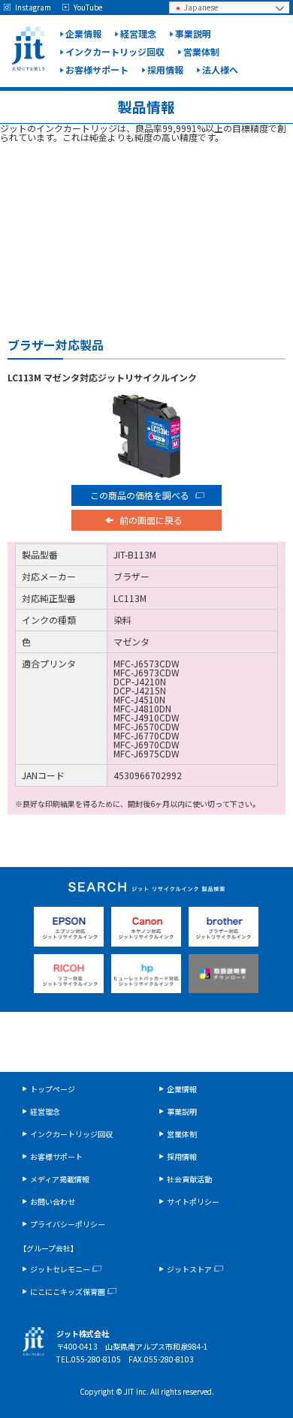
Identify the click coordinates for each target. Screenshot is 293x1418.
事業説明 (193, 33)
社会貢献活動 (189, 1179)
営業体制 (201, 51)
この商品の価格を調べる (139, 495)
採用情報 (165, 69)
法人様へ (220, 69)
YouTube (88, 7)
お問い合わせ (52, 1201)
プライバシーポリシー (67, 1224)
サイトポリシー (193, 1201)
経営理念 (138, 33)
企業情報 (83, 33)
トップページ (52, 1088)
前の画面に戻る (151, 519)
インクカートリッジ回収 (115, 51)
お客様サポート (96, 69)
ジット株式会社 (28, 48)
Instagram (33, 7)
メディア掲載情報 (59, 1179)
